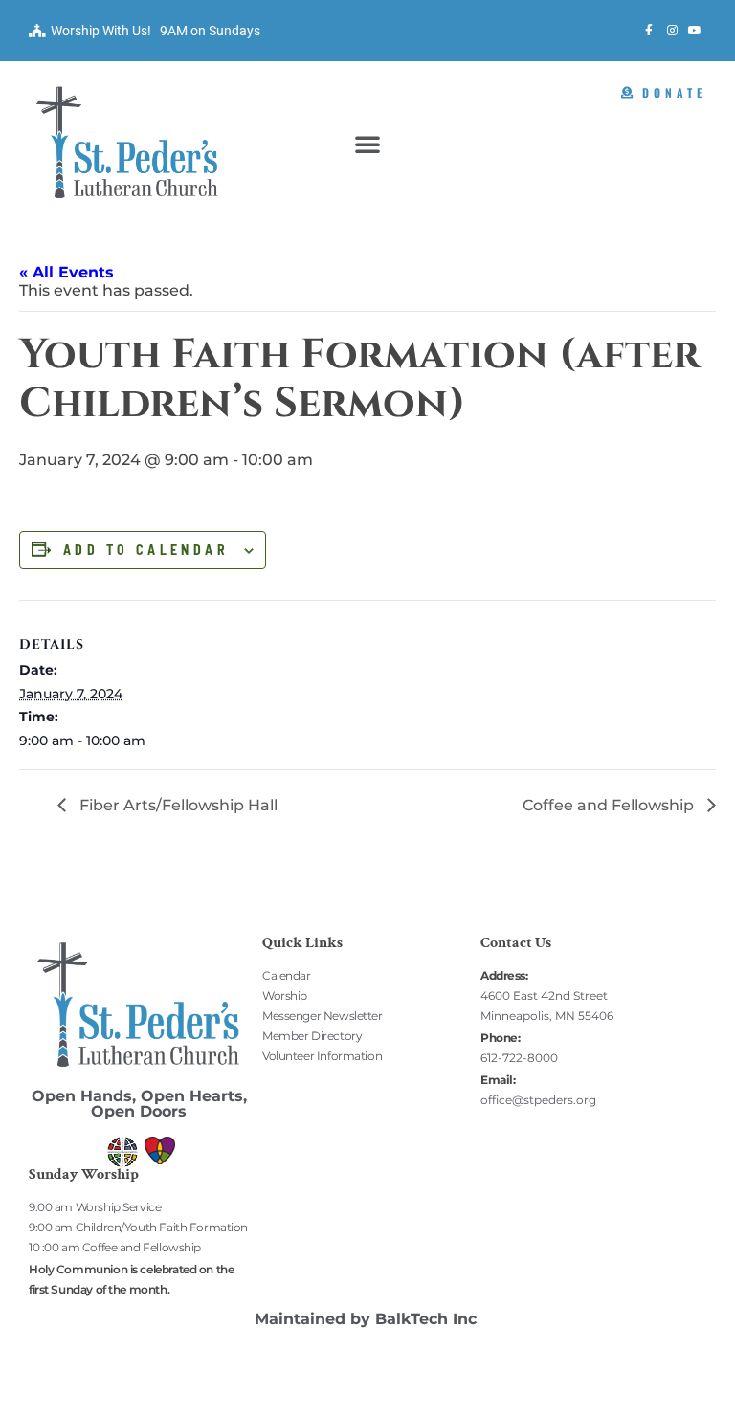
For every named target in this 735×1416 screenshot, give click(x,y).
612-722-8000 (519, 1058)
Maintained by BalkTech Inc (366, 1319)
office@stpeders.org (538, 1100)
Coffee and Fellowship (610, 805)
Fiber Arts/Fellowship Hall (177, 805)
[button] (367, 143)
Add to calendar (146, 550)
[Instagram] (671, 30)
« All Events (66, 272)
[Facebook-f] (648, 30)
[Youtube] (694, 30)
